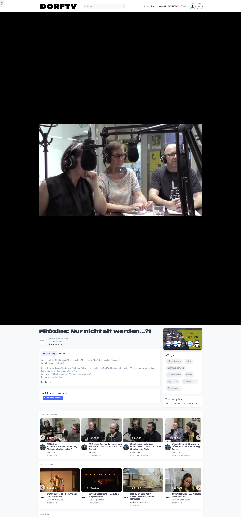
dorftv (57, 344)
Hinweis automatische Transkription (181, 403)
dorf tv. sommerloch (139, 502)
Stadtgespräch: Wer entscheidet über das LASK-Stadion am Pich (146, 446)
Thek (184, 6)
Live (146, 6)
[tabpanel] (99, 371)
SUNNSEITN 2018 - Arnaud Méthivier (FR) (62, 495)
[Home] (59, 6)
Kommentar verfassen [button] (53, 398)
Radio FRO (173, 334)
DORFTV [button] (173, 6)
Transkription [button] (174, 399)
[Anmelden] (200, 6)
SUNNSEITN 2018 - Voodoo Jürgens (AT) (104, 495)
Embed (62, 353)
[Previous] (42, 437)
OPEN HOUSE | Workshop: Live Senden (187, 495)
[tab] (49, 353)
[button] (193, 6)
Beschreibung (49, 353)
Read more (46, 382)
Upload (162, 6)
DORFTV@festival (55, 500)
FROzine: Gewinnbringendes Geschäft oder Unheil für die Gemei (105, 446)
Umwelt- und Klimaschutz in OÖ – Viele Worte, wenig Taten (188, 446)
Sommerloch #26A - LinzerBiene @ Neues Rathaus (142, 496)
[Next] (199, 437)
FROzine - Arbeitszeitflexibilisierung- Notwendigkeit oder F (62, 446)
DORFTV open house (181, 500)
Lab (153, 6)
